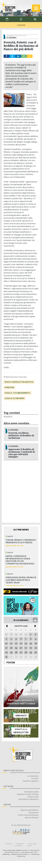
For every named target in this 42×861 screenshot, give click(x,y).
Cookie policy (19, 845)
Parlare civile (33, 797)
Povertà (8, 417)
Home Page (9, 387)
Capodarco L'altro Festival (27, 794)
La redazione (33, 776)
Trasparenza (20, 844)
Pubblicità (8, 844)
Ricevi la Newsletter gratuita (19, 382)
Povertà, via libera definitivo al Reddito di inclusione (21, 435)
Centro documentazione (28, 815)
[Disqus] (21, 491)
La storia (34, 778)
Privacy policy (32, 844)
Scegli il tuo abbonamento (17, 393)
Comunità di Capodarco (28, 799)
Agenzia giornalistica (29, 810)
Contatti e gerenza (30, 781)
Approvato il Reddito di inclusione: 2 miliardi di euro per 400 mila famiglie (21, 453)
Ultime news (21, 529)
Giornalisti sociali (31, 792)
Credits (29, 845)
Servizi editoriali (31, 818)
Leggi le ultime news (14, 398)
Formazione (33, 813)
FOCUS (11, 662)
